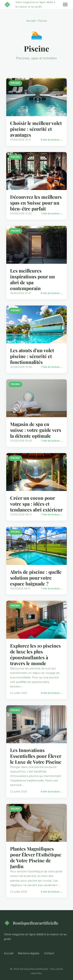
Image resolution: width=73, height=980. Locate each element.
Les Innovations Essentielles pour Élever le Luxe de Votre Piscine (35, 756)
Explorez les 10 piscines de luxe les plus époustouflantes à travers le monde (35, 654)
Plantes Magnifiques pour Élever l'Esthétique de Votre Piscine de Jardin (35, 857)
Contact (49, 953)
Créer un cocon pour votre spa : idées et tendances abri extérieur (36, 504)
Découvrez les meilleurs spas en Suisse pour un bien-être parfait (36, 203)
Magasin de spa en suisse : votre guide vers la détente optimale (35, 430)
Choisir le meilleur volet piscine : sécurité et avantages (36, 129)
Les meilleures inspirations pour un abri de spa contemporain (32, 279)
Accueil (30, 20)
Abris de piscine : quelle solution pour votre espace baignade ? (36, 578)
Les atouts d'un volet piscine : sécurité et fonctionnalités (32, 356)
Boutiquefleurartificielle (35, 923)
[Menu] (65, 4)
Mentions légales (28, 953)
